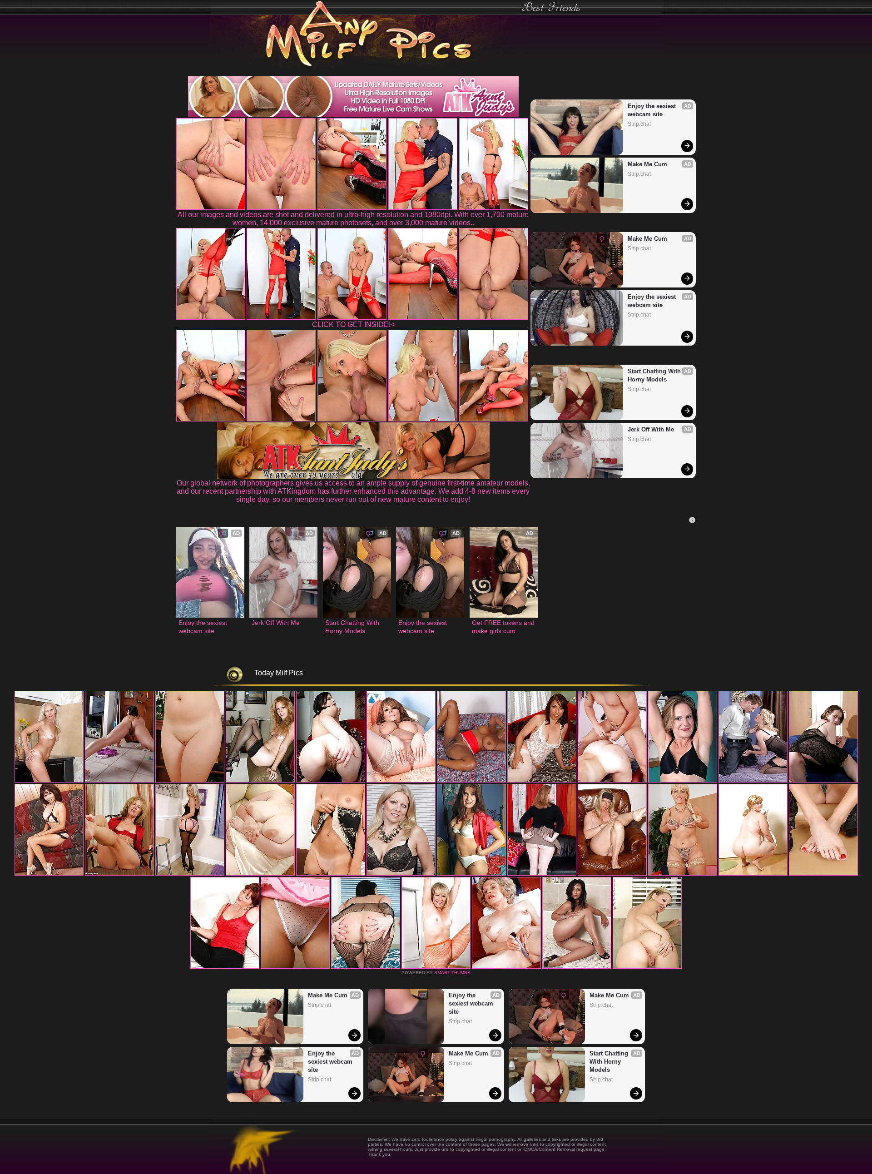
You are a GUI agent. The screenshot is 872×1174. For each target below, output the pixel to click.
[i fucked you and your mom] (682, 874)
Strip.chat (639, 124)
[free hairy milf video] (506, 967)
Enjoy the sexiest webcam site (653, 110)
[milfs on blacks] (753, 781)
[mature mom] (612, 781)
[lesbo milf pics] (330, 874)
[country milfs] (119, 781)
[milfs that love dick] (541, 874)
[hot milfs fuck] (576, 967)
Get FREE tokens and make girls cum (503, 626)
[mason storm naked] (471, 781)
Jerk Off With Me (651, 429)
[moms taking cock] (401, 781)
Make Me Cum (647, 164)
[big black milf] (541, 781)
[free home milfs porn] (401, 874)
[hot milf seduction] (189, 781)
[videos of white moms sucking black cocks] (436, 967)
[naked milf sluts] (471, 874)
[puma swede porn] (49, 781)
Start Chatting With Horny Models (655, 375)
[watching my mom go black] (260, 781)
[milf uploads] (612, 874)
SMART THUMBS (452, 972)
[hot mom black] (647, 967)
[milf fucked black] (224, 967)
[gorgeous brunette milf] (365, 967)
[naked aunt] (682, 781)
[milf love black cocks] (753, 874)
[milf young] (295, 967)
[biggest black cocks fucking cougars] (119, 874)
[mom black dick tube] (823, 874)
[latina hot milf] (260, 874)
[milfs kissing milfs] (823, 781)
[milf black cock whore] (189, 874)
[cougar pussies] (49, 874)
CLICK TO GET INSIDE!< (353, 324)
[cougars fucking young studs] (330, 781)
